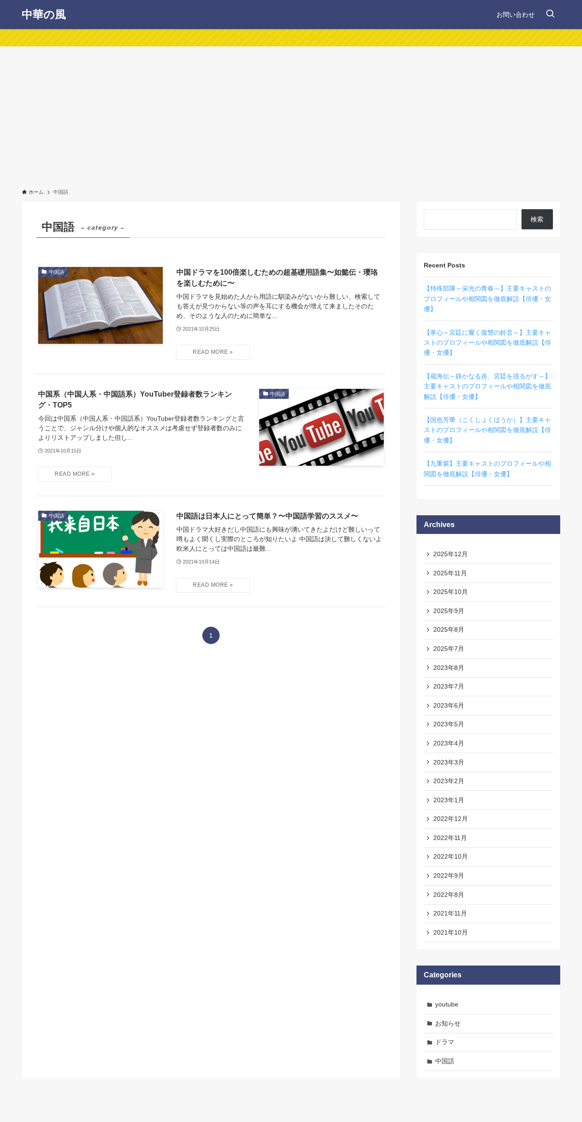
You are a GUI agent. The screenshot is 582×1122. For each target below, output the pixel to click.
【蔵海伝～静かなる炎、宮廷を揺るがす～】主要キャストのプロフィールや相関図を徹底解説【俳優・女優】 (487, 386)
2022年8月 (448, 894)
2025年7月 (448, 648)
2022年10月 (450, 856)
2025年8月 (448, 629)
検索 (537, 219)
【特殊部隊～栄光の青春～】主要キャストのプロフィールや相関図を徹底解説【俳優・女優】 (487, 298)
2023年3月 (448, 762)
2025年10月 (450, 591)
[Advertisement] (291, 114)
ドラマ (444, 1042)
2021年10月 (450, 932)
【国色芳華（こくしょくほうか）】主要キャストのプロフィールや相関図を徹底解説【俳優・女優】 (487, 430)
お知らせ (448, 1023)
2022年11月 (450, 837)
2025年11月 (450, 573)
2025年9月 (448, 610)
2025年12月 (450, 554)
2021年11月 (450, 913)
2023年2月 (448, 781)
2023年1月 (448, 800)
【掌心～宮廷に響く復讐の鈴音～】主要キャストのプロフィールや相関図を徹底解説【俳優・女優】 (487, 343)
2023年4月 (448, 743)
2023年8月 (448, 667)
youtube (446, 1004)
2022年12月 (450, 818)
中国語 (444, 1061)
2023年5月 (448, 724)
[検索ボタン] (550, 14)
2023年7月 (448, 686)
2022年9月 (448, 875)
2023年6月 (448, 705)
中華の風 (44, 14)
